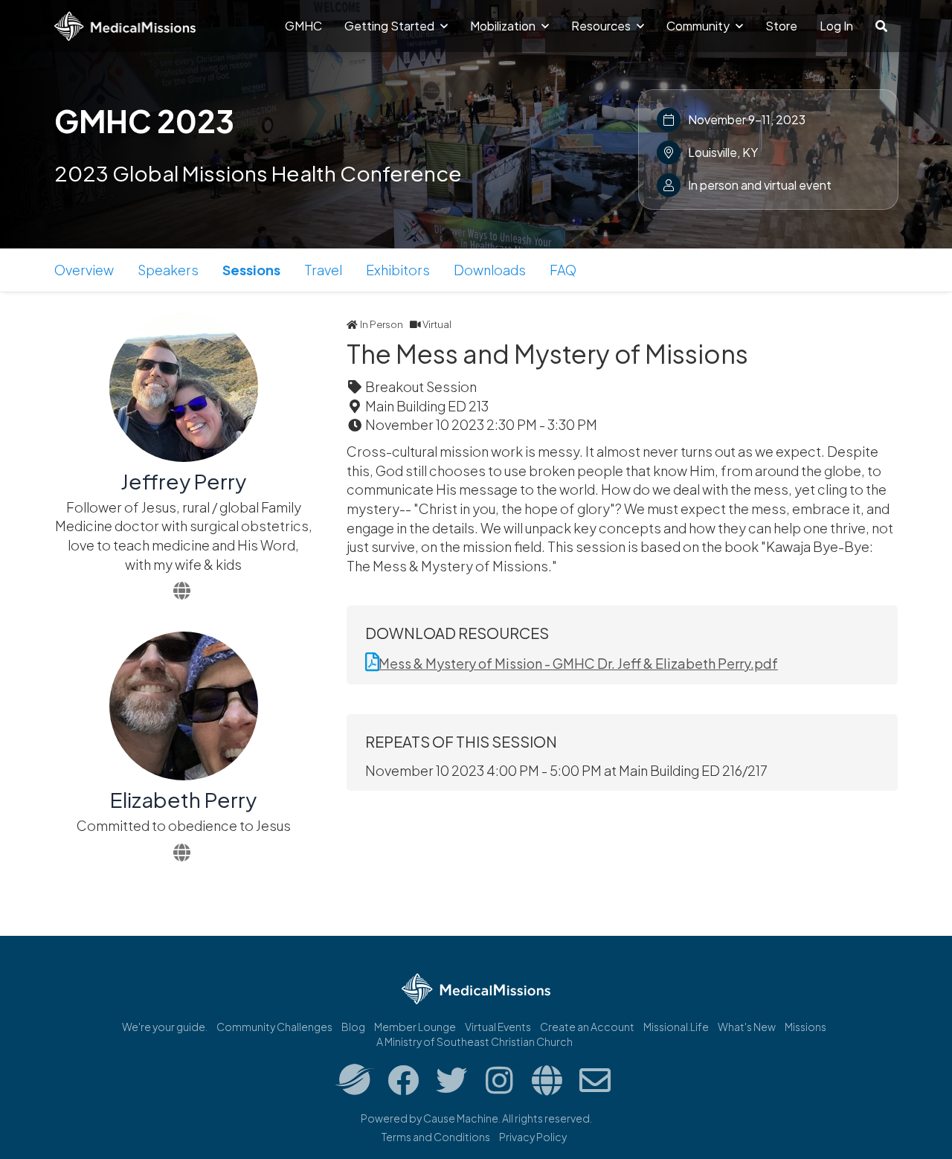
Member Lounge (415, 1026)
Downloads (490, 269)
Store (781, 25)
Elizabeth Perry (183, 799)
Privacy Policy (533, 1136)
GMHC (303, 25)
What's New (747, 1026)
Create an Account (587, 1026)
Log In (836, 25)
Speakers (168, 269)
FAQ (563, 269)
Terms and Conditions (436, 1136)
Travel (323, 269)
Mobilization (504, 25)
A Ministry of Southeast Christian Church (474, 1041)
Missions (805, 1026)
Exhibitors (398, 269)
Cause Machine (460, 1118)
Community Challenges (274, 1026)
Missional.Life (676, 1026)
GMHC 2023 (144, 120)
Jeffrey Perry (183, 481)
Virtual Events (498, 1026)
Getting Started (390, 25)
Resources (602, 25)
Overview (84, 269)
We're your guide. (165, 1026)
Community (699, 25)
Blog (353, 1026)
